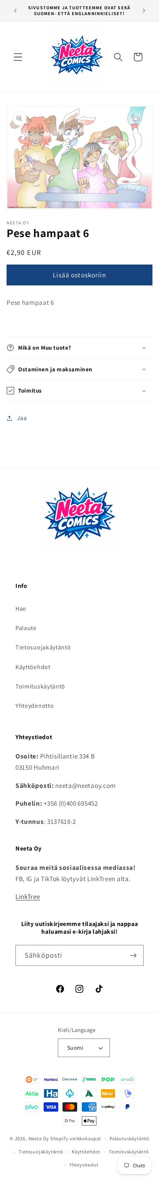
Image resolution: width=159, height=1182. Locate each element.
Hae (20, 609)
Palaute (26, 628)
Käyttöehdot (33, 667)
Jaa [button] (22, 418)
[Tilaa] (133, 955)
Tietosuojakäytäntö (43, 647)
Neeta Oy (39, 1138)
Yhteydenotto (34, 706)
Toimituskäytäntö (40, 686)
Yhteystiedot (83, 1165)
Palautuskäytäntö (129, 1138)
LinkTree (27, 896)
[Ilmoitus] (143, 10)
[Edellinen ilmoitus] (15, 10)
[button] (18, 57)
